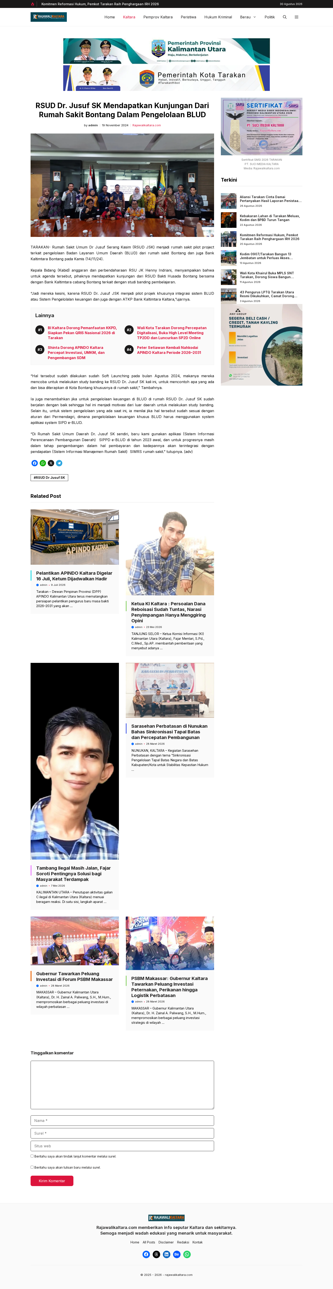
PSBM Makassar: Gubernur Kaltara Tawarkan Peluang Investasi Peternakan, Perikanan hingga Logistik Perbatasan (169, 987)
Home (109, 17)
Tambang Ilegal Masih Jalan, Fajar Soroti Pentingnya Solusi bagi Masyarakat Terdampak (73, 873)
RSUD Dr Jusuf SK (50, 477)
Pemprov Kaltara (158, 17)
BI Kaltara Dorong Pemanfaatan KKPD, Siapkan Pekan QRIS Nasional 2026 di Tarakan (82, 333)
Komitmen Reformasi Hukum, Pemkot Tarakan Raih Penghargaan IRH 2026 (100, 4)
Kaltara (129, 17)
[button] (285, 17)
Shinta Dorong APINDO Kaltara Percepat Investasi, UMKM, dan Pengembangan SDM (76, 352)
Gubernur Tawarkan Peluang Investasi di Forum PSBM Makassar (74, 976)
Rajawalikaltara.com (147, 125)
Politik (270, 17)
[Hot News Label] (34, 4)
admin (93, 125)
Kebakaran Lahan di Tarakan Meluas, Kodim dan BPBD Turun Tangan (270, 218)
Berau (245, 17)
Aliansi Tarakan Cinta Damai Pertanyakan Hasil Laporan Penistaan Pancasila (270, 201)
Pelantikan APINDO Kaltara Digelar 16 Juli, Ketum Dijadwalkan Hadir (74, 575)
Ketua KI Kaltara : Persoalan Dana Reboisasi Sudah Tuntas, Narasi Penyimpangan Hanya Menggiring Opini (168, 612)
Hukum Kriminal (218, 17)
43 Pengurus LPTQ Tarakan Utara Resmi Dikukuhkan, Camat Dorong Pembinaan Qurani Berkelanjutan (267, 296)
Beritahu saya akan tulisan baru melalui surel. (67, 1167)
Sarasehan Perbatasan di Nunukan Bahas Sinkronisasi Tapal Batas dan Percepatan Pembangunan (169, 731)
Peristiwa (188, 17)
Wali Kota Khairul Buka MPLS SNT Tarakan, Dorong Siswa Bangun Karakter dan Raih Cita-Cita (267, 277)
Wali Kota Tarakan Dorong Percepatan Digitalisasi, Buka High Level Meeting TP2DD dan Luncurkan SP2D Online (172, 333)
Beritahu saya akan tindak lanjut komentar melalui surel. (75, 1156)
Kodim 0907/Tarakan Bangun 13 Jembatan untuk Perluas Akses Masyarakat (265, 258)
